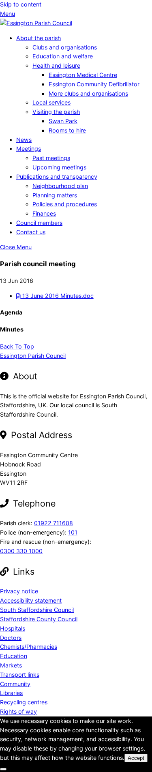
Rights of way (18, 711)
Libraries (11, 692)
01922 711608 (53, 523)
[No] (3, 769)
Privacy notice (19, 591)
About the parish (38, 37)
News (24, 139)
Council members (39, 222)
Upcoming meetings (59, 167)
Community (15, 683)
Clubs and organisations (64, 47)
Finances (44, 213)
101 (72, 532)
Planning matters (54, 195)
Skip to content (20, 4)
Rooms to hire (67, 130)
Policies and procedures (64, 204)
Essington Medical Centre (83, 74)
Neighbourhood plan (60, 185)
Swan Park (63, 121)
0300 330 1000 (21, 550)
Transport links (19, 674)
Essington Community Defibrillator (94, 84)
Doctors (10, 637)
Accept (136, 758)
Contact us (30, 232)
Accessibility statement (31, 600)
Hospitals (12, 628)
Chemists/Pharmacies (28, 646)
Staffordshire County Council (38, 619)
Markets (11, 665)
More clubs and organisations (88, 93)
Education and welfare (62, 56)
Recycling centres (23, 702)
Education (13, 655)
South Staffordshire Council (37, 609)
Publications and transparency (56, 176)
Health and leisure (56, 65)
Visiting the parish (56, 111)
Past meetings (51, 157)
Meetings (28, 148)
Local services (51, 102)
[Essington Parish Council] (36, 22)
